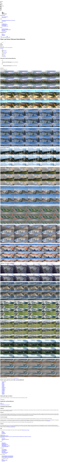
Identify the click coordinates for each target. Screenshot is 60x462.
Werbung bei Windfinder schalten (6, 29)
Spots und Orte (4, 17)
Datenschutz (3, 34)
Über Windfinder (4, 25)
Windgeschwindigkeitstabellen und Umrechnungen (8, 20)
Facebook (9, 37)
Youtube (12, 457)
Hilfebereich (48, 420)
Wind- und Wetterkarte (5, 16)
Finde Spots (2, 399)
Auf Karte (2, 48)
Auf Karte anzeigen (4, 37)
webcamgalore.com (15, 378)
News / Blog (3, 30)
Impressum (3, 35)
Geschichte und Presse (5, 24)
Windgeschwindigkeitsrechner (11, 426)
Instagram (12, 456)
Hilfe (3, 12)
